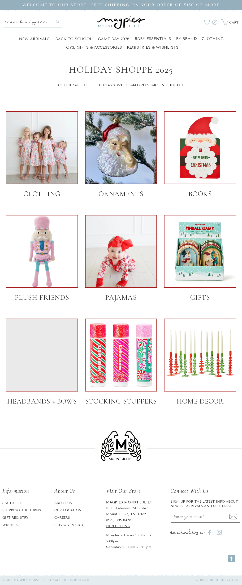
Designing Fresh (225, 580)
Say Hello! (12, 503)
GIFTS (200, 297)
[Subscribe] (233, 516)
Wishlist (11, 525)
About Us (63, 503)
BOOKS (200, 193)
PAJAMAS (121, 297)
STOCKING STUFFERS (121, 401)
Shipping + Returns (21, 510)
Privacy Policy (69, 525)
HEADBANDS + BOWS (42, 401)
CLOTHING (41, 193)
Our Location (68, 510)
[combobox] (33, 22)
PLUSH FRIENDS (42, 297)
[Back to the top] (231, 558)
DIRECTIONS (118, 526)
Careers (62, 518)
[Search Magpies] (58, 22)
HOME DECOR (200, 401)
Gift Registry (15, 518)
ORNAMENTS (121, 193)
